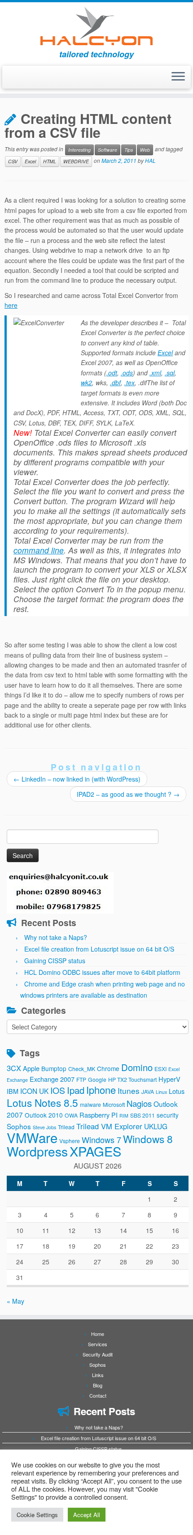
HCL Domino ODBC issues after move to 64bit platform (102, 972)
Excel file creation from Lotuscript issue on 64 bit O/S (99, 948)
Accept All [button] (86, 1514)
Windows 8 (148, 1138)
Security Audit (98, 1354)
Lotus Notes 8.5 (42, 1102)
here (11, 305)
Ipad (75, 1090)
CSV (13, 161)
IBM (12, 1091)
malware (90, 1104)
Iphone (101, 1090)
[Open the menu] (178, 77)
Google (97, 1079)
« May (15, 1301)
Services (97, 1344)
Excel (30, 161)
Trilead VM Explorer (109, 1126)
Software (107, 149)
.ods (127, 372)
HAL (150, 160)
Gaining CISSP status (54, 960)
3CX (14, 1068)
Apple (31, 1068)
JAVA (147, 1091)
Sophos (19, 1126)
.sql (170, 372)
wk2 (86, 382)
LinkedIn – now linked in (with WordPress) (76, 778)
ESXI (160, 1068)
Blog (97, 1385)
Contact (97, 1395)
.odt (111, 372)
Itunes (129, 1090)
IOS (57, 1090)
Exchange (17, 1079)
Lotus (176, 1091)
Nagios (139, 1103)
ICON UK (34, 1091)
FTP (81, 1079)
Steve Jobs (44, 1127)
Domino (137, 1067)
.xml (155, 372)
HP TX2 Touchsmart (132, 1079)
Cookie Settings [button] (37, 1514)
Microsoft (114, 1104)
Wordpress (37, 1151)
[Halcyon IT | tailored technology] (96, 26)
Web (145, 149)
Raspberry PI (98, 1114)
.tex (129, 382)
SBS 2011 (142, 1115)
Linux (161, 1092)
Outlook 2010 (44, 1114)
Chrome (108, 1068)
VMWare (32, 1137)
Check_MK (81, 1068)
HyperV (169, 1079)
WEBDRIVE (76, 161)
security (168, 1114)
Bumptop (53, 1068)
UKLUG (155, 1126)
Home (97, 1333)
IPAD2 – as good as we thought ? (128, 794)
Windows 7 (101, 1139)
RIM (123, 1115)
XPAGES (95, 1151)
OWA (71, 1115)
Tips (128, 149)
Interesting (79, 149)
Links (98, 1374)
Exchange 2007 (52, 1079)
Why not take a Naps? (55, 937)
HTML (49, 161)
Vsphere (69, 1140)
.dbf (115, 382)
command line (38, 550)
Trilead (66, 1127)
